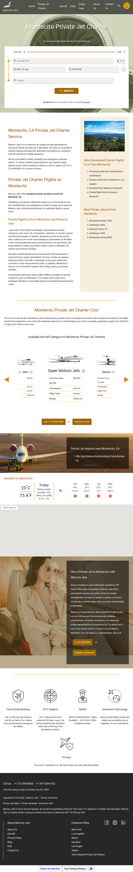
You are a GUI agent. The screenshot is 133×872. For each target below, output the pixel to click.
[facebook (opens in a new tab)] (107, 823)
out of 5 (61, 102)
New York (76, 829)
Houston (76, 842)
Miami (75, 837)
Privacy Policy (14, 837)
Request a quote (82, 421)
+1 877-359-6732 (45, 783)
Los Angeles (78, 833)
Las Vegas (77, 846)
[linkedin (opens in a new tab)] (123, 823)
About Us (96, 6)
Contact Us (109, 6)
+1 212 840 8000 (82, 642)
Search (68, 90)
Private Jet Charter (43, 6)
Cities (73, 6)
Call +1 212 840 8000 (53, 421)
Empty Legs (82, 6)
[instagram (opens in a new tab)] (115, 823)
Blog (9, 842)
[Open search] (119, 5)
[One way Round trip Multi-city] (16, 52)
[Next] (119, 380)
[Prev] (14, 380)
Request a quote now (84, 652)
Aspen (75, 850)
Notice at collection (50, 868)
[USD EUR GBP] (120, 52)
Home (32, 6)
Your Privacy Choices (75, 868)
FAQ (9, 846)
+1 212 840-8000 (23, 783)
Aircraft (63, 6)
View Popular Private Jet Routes (88, 854)
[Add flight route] (123, 69)
